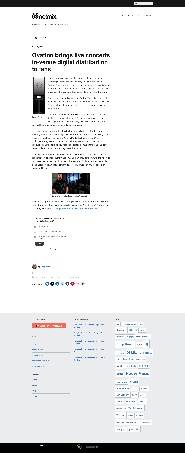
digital (45, 277)
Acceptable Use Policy (41, 360)
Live (60, 277)
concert (38, 277)
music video (122, 388)
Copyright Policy (38, 366)
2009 (117, 324)
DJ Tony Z (145, 352)
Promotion (131, 401)
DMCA (118, 359)
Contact (147, 15)
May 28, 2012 (37, 47)
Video (120, 422)
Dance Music (143, 336)
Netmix (144, 389)
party (134, 394)
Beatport (121, 329)
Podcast (119, 401)
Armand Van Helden (129, 324)
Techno (120, 415)
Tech (36, 273)
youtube (134, 429)
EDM (119, 365)
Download (53, 277)
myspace (135, 389)
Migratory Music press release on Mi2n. (76, 208)
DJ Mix (132, 352)
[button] (79, 446)
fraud (126, 366)
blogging (142, 330)
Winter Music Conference (138, 422)
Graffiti (133, 366)
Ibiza (118, 382)
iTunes (124, 382)
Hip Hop (143, 365)
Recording (74, 277)
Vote (39, 244)
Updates (139, 415)
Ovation (66, 277)
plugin (142, 395)
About (130, 15)
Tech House (135, 408)
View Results (45, 249)
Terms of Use (37, 349)
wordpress (121, 429)
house (119, 373)
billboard (133, 330)
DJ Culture (120, 353)
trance (130, 415)
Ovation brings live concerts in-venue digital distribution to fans (71, 62)
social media (121, 408)
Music (133, 381)
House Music (137, 373)
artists (141, 324)
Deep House (125, 344)
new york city (122, 394)
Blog (138, 15)
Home (121, 15)
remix (142, 401)
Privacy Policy (37, 355)
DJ (146, 343)
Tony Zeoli (45, 266)
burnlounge (120, 337)
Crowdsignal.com (55, 249)
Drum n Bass (140, 359)
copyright (130, 337)
